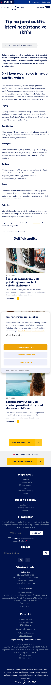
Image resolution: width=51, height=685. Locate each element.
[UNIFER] (29, 682)
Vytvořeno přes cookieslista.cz (18, 371)
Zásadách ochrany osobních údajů (31, 331)
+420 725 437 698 (25, 636)
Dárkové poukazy (25, 485)
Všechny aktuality (21, 443)
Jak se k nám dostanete (40, 2)
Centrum (25, 480)
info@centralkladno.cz (25, 633)
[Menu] (47, 7)
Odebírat (36, 533)
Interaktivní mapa (25, 505)
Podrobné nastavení (25, 355)
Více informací (13, 335)
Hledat (46, 553)
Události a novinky (25, 491)
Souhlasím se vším (25, 347)
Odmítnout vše (25, 362)
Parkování (25, 510)
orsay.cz (36, 223)
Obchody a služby (25, 482)
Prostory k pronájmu (26, 508)
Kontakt (25, 493)
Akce (25, 488)
